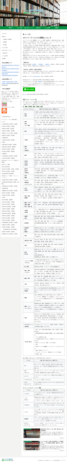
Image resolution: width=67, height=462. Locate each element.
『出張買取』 (34, 64)
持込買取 (5, 44)
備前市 (3, 68)
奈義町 (3, 73)
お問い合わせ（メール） (7, 50)
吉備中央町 (13, 72)
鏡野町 (16, 75)
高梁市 (5, 70)
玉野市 (15, 65)
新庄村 (6, 73)
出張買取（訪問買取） (7, 39)
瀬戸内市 (10, 68)
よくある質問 (5, 55)
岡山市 (3, 65)
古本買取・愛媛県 (5, 83)
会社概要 (4, 58)
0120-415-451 (37, 76)
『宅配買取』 (40, 64)
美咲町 (6, 75)
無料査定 (40, 81)
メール (25, 94)
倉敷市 (6, 65)
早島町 (6, 72)
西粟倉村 (10, 75)
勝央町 (9, 72)
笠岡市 (16, 68)
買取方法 (4, 36)
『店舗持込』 (47, 64)
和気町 (17, 72)
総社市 (12, 65)
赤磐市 (9, 65)
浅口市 (6, 68)
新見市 (3, 72)
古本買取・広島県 (13, 81)
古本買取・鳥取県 (5, 81)
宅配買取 (5, 42)
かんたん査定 (5, 47)
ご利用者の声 (5, 53)
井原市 (4, 67)
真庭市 (13, 68)
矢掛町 (3, 75)
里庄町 (13, 75)
